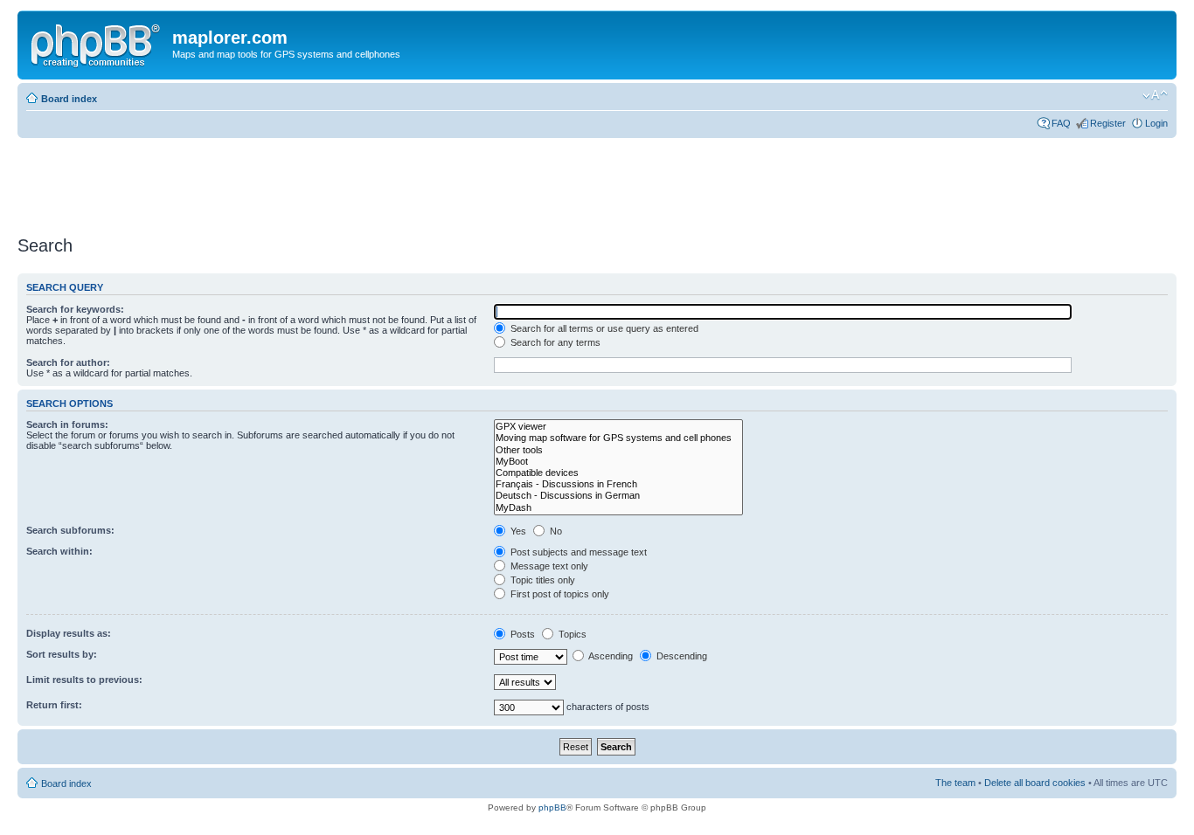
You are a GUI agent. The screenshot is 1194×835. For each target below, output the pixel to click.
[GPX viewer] (618, 426)
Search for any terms (554, 342)
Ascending (610, 656)
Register (1108, 123)
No (554, 531)
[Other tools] (618, 450)
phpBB (552, 807)
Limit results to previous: (84, 679)
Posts (521, 634)
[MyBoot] (618, 461)
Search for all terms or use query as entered (603, 328)
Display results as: (68, 633)
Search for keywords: (75, 309)
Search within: (59, 551)
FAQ (1061, 123)
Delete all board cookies (1035, 782)
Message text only (548, 566)
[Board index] (97, 43)
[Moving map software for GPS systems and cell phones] (618, 438)
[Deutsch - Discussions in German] (618, 495)
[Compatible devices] (618, 473)
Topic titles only (541, 580)
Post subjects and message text (577, 552)
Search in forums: (67, 424)
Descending (680, 656)
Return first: (54, 705)
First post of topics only (558, 594)
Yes (517, 531)
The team (955, 782)
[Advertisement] (335, 180)
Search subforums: (70, 530)
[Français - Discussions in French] (618, 484)
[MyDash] (618, 508)
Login (1156, 123)
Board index (69, 98)
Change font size (1155, 95)
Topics (571, 634)
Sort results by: (61, 654)
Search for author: (68, 362)
